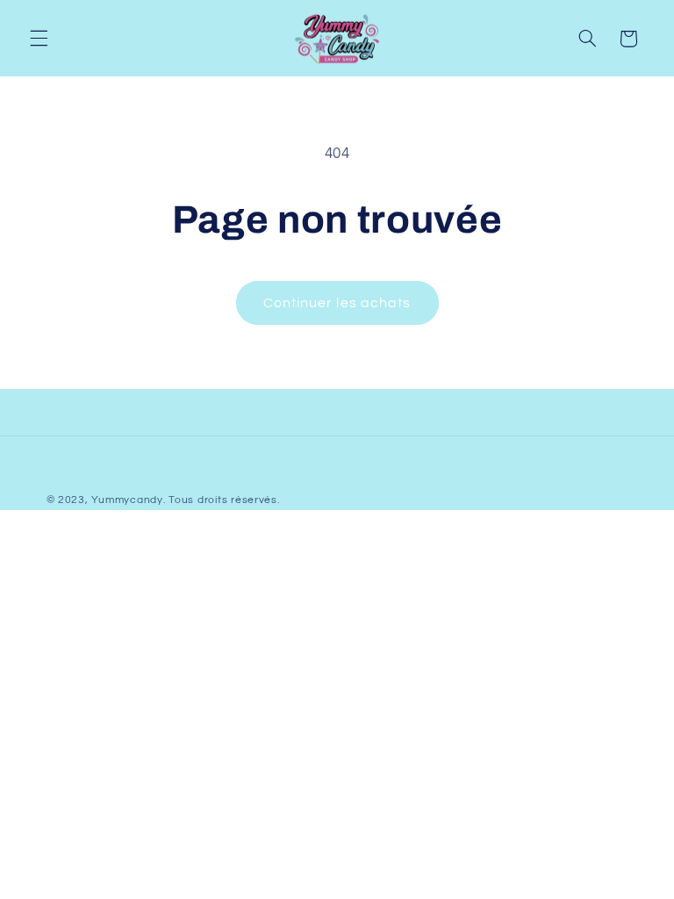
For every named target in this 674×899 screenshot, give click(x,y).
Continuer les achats (337, 303)
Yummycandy (126, 500)
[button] (38, 38)
